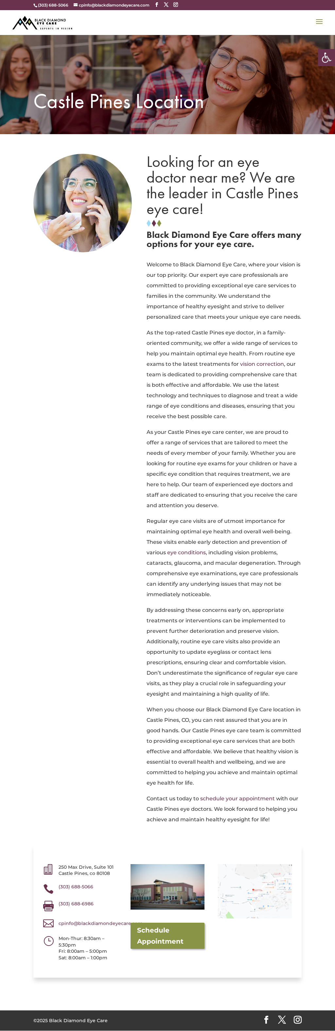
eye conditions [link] (186, 552)
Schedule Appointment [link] (160, 935)
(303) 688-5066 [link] (76, 887)
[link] (326, 57)
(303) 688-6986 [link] (76, 904)
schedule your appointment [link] (237, 798)
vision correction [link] (262, 364)
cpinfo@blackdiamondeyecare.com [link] (101, 923)
